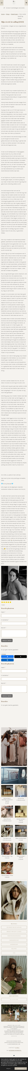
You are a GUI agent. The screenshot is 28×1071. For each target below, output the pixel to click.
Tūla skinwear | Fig (7, 856)
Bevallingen (14, 14)
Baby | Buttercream (21, 838)
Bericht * (3, 627)
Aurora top (21, 798)
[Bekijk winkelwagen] (26, 2)
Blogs (7, 14)
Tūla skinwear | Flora (7, 875)
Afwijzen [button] (8, 1068)
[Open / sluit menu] (1, 2)
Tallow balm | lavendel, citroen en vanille (7, 800)
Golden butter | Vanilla (21, 819)
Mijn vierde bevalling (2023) (22, 16)
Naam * (3, 612)
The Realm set (7, 838)
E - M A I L (17, 1047)
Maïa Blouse (7, 819)
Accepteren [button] (21, 1068)
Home (3, 14)
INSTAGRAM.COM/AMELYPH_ (15, 1050)
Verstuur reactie (6, 640)
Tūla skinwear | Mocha (21, 856)
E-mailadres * (5, 620)
